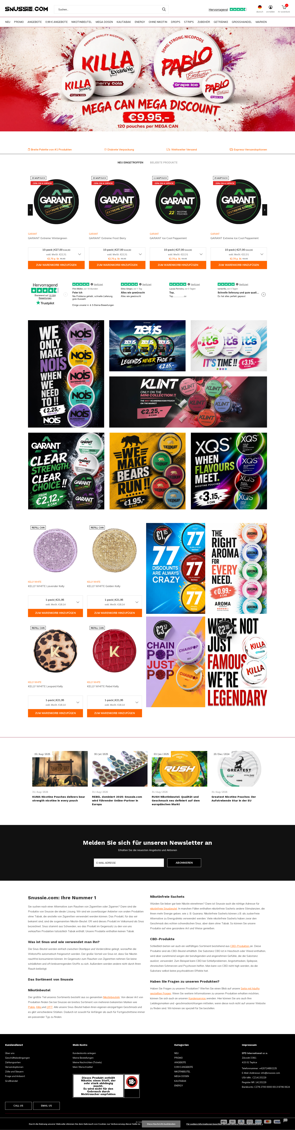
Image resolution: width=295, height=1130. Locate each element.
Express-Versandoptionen (250, 149)
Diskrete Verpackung (121, 149)
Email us (46, 1105)
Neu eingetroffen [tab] (130, 162)
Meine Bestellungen (83, 1057)
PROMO (19, 22)
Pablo (31, 1007)
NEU (7, 22)
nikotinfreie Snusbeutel (163, 908)
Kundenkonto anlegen (84, 1053)
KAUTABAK (124, 22)
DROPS (175, 22)
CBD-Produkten (240, 946)
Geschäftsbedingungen (17, 1057)
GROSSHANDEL (242, 22)
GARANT (93, 233)
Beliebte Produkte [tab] (164, 162)
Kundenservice (197, 998)
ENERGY (140, 22)
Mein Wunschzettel (83, 1067)
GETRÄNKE (221, 22)
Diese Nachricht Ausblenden (161, 1124)
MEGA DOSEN (104, 22)
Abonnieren (184, 862)
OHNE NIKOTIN (158, 22)
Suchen (164, 9)
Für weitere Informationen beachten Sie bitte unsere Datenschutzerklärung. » (224, 1124)
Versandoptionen (14, 1067)
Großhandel (11, 1081)
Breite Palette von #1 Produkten (51, 149)
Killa (39, 1007)
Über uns (10, 1053)
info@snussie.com (270, 1073)
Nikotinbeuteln (111, 997)
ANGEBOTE (34, 22)
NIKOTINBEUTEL (81, 22)
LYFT (50, 1007)
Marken (261, 22)
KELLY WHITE (34, 581)
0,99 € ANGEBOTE (56, 22)
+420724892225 (268, 1068)
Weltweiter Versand (184, 149)
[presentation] (30, 210)
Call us (18, 1105)
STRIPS (189, 22)
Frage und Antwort (15, 1076)
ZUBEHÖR (204, 22)
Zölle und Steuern (14, 1071)
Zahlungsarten (13, 1062)
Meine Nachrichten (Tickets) (87, 1062)
